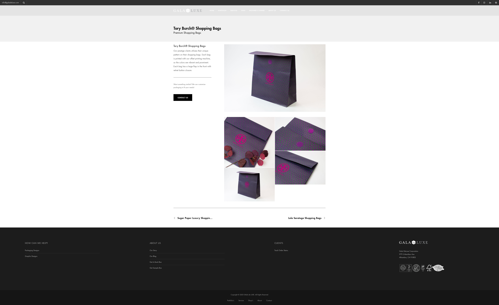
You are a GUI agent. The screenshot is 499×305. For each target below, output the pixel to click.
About (259, 300)
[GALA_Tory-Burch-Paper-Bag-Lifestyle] (249, 142)
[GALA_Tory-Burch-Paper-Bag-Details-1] (300, 168)
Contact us (183, 97)
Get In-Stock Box (156, 262)
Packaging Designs (32, 250)
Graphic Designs (31, 256)
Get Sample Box (156, 268)
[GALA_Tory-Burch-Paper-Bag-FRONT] (249, 184)
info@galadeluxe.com (10, 2)
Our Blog (153, 256)
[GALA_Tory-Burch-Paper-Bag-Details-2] (300, 134)
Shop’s (250, 300)
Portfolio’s (230, 300)
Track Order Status (281, 250)
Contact (269, 300)
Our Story (153, 250)
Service (241, 300)
